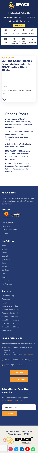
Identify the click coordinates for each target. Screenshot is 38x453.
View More (6, 209)
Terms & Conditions (10, 229)
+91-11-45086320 (25, 360)
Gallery (4, 266)
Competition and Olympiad (11, 327)
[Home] (5, 30)
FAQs (3, 273)
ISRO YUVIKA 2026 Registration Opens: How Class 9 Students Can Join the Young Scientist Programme (18, 155)
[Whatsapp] (28, 21)
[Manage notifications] (4, 440)
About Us (5, 249)
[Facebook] (10, 21)
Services (4, 252)
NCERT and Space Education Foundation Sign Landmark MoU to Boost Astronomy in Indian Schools (18, 167)
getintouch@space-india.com (15, 365)
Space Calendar (23, 42)
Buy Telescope (7, 284)
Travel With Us (7, 330)
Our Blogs (5, 270)
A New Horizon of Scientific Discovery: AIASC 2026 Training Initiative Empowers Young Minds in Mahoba (18, 123)
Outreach (5, 256)
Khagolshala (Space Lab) (10, 323)
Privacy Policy (8, 222)
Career (4, 263)
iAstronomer (6, 299)
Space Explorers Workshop (11, 309)
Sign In (4, 277)
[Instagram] (20, 21)
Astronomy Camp (8, 295)
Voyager (4, 302)
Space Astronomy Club (10, 306)
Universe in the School (10, 313)
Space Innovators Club (10, 316)
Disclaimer (6, 226)
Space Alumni (6, 259)
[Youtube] (13, 21)
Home (5, 33)
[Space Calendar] (23, 39)
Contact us (32, 42)
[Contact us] (32, 39)
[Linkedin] (17, 21)
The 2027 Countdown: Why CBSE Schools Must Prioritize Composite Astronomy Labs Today (19, 135)
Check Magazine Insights (12, 400)
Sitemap (6, 233)
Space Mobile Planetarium (11, 320)
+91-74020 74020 (11, 360)
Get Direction (28, 355)
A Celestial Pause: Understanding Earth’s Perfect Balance (18, 145)
